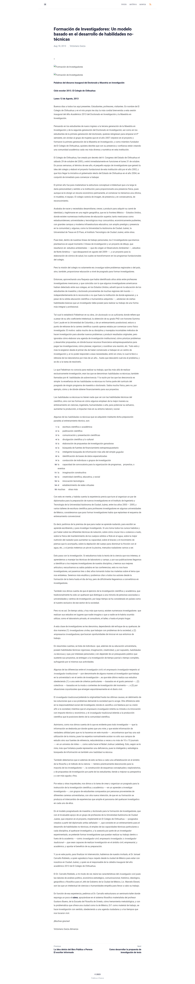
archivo (133, 4)
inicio (124, 4)
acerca (142, 4)
